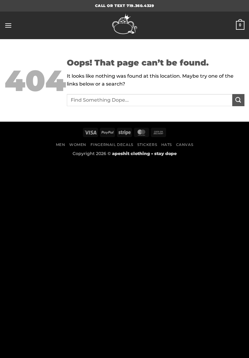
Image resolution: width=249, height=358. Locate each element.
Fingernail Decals (111, 144)
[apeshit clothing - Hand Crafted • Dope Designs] (124, 25)
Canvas (184, 144)
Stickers (147, 144)
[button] (8, 25)
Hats (166, 144)
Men (60, 144)
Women (77, 144)
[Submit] (238, 100)
